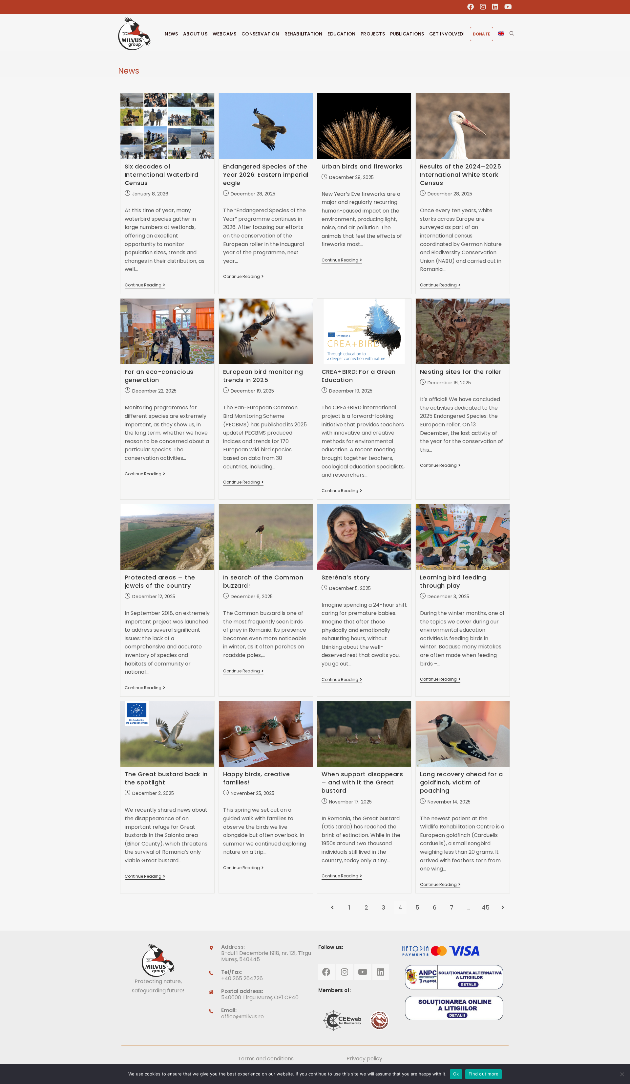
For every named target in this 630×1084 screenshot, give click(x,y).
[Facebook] (326, 972)
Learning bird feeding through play (453, 581)
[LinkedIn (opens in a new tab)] (495, 7)
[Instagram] (344, 972)
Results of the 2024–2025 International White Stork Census (460, 174)
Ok (456, 1073)
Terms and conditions (266, 1058)
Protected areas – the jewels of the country (160, 581)
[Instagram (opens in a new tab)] (483, 7)
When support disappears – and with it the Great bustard (362, 782)
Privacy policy (364, 1058)
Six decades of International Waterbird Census (162, 174)
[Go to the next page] (502, 907)
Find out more (483, 1073)
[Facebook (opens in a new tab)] (470, 7)
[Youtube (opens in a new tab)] (506, 7)
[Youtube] (362, 972)
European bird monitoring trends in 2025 (263, 376)
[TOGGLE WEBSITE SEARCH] (512, 33)
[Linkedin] (380, 972)
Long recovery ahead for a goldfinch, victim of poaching (461, 782)
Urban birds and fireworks (362, 166)
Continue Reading (145, 285)
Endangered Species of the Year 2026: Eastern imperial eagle (265, 174)
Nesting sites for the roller (461, 372)
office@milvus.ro (242, 1016)
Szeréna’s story (346, 577)
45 (486, 907)
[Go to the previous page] (332, 907)
